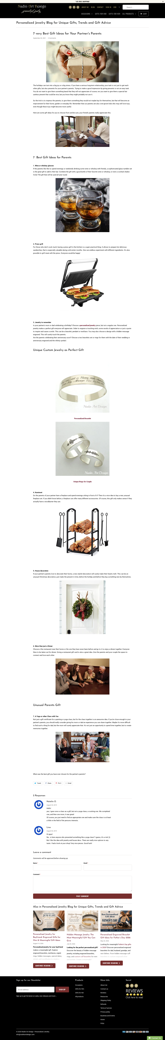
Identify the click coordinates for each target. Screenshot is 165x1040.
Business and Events (107, 1016)
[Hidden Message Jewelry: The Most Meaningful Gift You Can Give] (82, 921)
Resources (104, 996)
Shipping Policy (105, 1000)
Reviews (103, 993)
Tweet (39, 783)
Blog (93, 7)
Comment (36, 874)
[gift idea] (82, 414)
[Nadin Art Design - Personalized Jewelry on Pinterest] (74, 7)
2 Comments (52, 38)
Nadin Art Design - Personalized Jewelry (35, 1032)
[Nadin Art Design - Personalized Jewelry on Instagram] (77, 7)
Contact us (104, 989)
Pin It (59, 783)
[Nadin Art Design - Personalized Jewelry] (32, 10)
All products (128, 13)
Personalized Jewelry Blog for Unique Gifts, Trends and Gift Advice (63, 22)
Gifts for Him (101, 13)
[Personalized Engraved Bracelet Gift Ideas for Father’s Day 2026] (116, 921)
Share (49, 783)
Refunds (103, 1004)
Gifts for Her (114, 13)
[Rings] (82, 477)
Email (69, 783)
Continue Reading (43, 965)
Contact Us (156, 1038)
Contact (100, 7)
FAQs (102, 1023)
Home (102, 1019)
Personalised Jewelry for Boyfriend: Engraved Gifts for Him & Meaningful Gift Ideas (46, 937)
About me (85, 7)
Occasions (86, 13)
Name (35, 863)
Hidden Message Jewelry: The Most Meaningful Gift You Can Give (81, 938)
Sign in (108, 7)
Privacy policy (105, 1012)
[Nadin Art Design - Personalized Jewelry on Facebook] (70, 7)
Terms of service (106, 1008)
